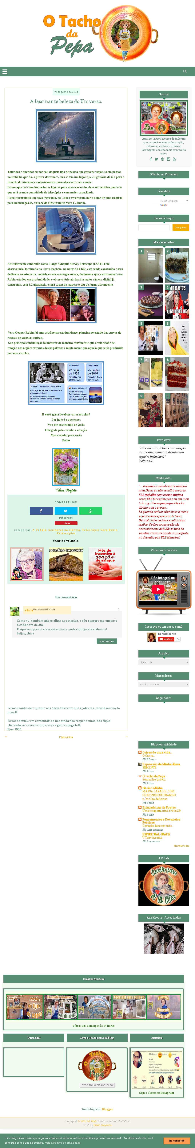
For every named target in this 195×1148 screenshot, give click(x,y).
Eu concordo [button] (177, 1140)
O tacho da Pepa (153, 776)
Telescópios (66, 533)
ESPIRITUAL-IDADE (156, 834)
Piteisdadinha (152, 788)
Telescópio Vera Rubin (99, 529)
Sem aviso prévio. (154, 779)
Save (68, 523)
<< (6, 737)
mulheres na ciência (64, 529)
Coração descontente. (157, 826)
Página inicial (66, 737)
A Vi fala (39, 529)
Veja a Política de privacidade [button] (63, 1142)
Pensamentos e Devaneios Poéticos (161, 820)
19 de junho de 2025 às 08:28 (44, 609)
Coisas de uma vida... (157, 752)
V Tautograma (152, 837)
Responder (107, 641)
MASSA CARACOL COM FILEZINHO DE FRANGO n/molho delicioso (159, 795)
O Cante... (148, 755)
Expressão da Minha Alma (161, 764)
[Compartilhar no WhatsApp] (90, 511)
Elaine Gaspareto (103, 1125)
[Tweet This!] (66, 511)
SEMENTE (149, 767)
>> (126, 737)
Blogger (107, 1109)
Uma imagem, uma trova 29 (161, 810)
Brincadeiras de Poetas (159, 807)
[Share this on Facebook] (41, 511)
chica (29, 610)
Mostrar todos (181, 845)
